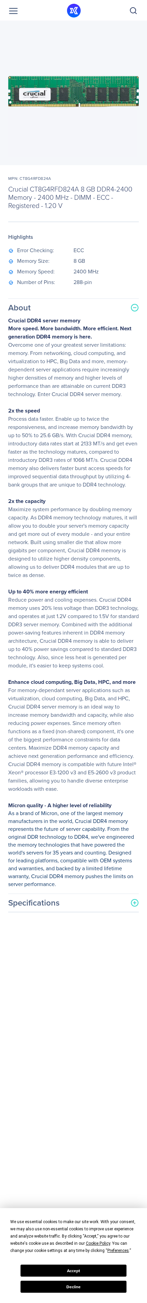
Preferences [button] (118, 1250)
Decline (73, 1287)
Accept (73, 1271)
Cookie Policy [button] (98, 1243)
